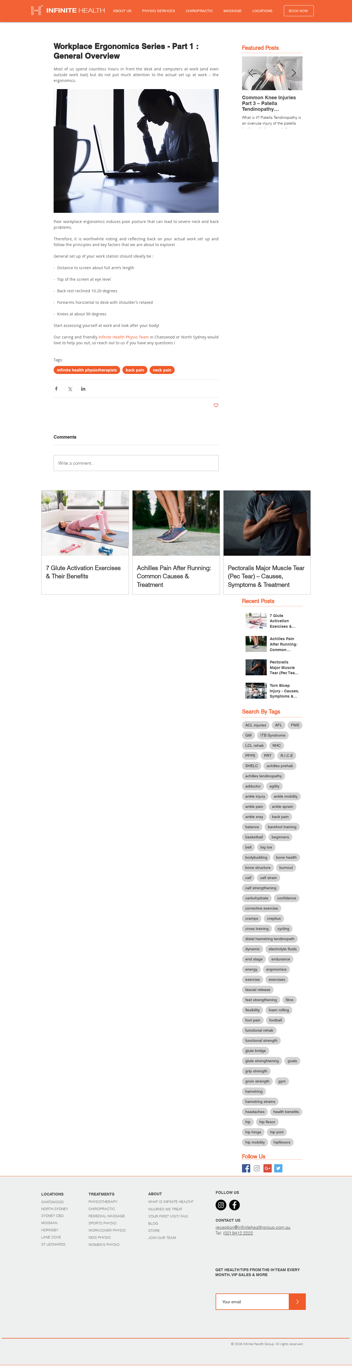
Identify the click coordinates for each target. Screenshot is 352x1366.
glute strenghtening (262, 1061)
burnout (286, 867)
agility (274, 786)
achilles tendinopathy (263, 776)
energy (251, 969)
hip (248, 1122)
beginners (280, 837)
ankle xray (254, 816)
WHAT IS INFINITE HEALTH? (171, 1201)
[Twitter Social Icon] (278, 1168)
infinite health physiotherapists (87, 370)
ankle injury (255, 796)
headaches (255, 1111)
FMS (295, 725)
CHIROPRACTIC (102, 1209)
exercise (252, 979)
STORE (154, 1230)
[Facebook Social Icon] (246, 1168)
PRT (268, 755)
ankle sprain (282, 806)
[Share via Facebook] (56, 388)
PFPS (250, 755)
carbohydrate (256, 898)
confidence (286, 898)
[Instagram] (221, 1205)
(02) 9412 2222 (238, 1233)
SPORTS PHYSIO (102, 1223)
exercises (277, 979)
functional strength (261, 1040)
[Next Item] (293, 73)
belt (248, 847)
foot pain (252, 1020)
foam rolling (279, 1010)
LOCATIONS (52, 1194)
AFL (278, 725)
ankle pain (254, 806)
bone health (286, 857)
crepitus (274, 918)
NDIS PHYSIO (100, 1237)
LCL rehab (254, 745)
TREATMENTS (101, 1194)
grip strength (256, 1071)
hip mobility (255, 1142)
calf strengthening (260, 888)
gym (282, 1081)
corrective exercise (261, 908)
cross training (257, 928)
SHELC (251, 766)
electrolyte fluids (283, 949)
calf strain (268, 877)
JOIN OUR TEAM (162, 1237)
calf (248, 877)
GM (248, 735)
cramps (251, 918)
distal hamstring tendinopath (270, 939)
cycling (283, 928)
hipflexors (282, 1142)
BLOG (153, 1223)
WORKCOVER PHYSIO (107, 1230)
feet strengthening (261, 1000)
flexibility (252, 1010)
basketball (254, 837)
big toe (266, 847)
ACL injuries (255, 725)
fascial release (257, 989)
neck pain (162, 370)
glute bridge (255, 1050)
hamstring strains (260, 1101)
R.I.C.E (286, 755)
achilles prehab (280, 766)
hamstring (254, 1091)
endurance (280, 959)
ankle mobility (286, 796)
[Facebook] (234, 1205)
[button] (122, 10)
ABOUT (155, 1194)
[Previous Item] (250, 73)
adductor (253, 786)
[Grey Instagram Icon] (257, 1168)
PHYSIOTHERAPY (104, 1201)
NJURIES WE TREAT (165, 1209)
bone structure (258, 867)
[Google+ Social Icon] (267, 1168)
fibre (289, 1000)
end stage (254, 959)
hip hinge (253, 1132)
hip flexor (267, 1122)
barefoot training (282, 827)
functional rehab (259, 1030)
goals (292, 1061)
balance (252, 827)
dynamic (252, 949)
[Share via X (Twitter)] (69, 388)
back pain (135, 370)
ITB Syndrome (272, 735)
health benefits (286, 1111)
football (275, 1020)
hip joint (277, 1132)
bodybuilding (256, 857)
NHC (277, 745)
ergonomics (276, 969)
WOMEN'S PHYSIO (104, 1244)
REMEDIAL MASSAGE (107, 1216)
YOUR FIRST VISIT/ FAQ (168, 1216)
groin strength (257, 1081)
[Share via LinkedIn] (83, 388)
